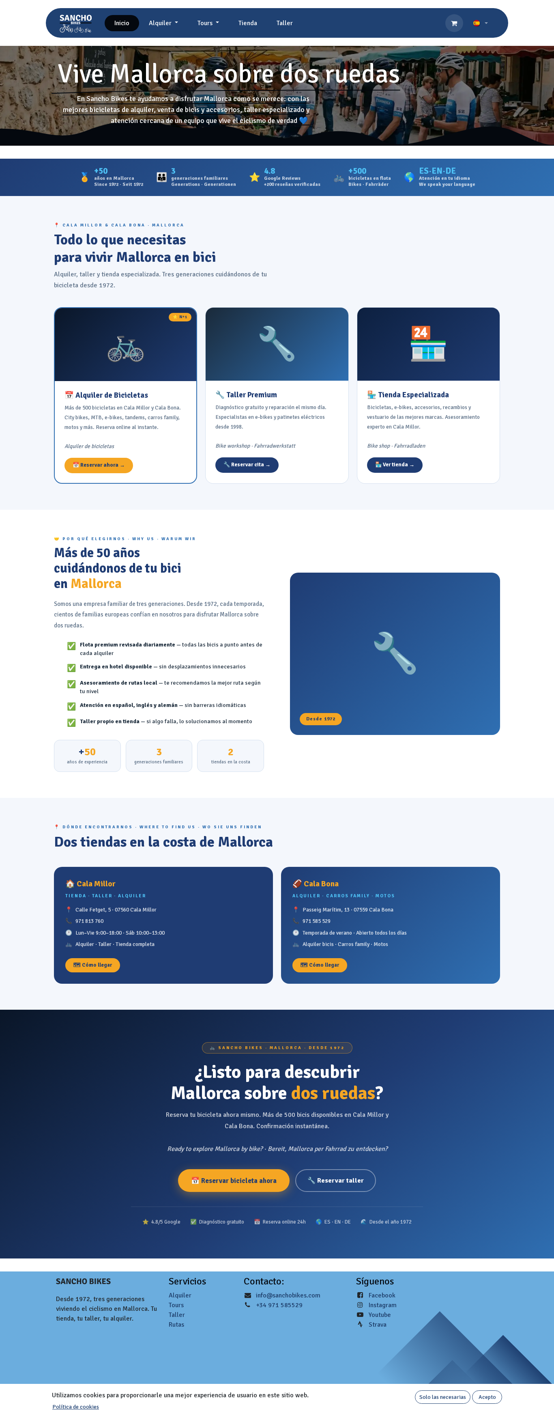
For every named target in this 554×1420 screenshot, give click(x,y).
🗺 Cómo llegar (92, 965)
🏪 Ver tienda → (394, 464)
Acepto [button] (487, 1397)
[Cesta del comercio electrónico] (454, 23)
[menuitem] (122, 23)
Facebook (382, 1295)
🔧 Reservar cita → (247, 464)
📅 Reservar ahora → (99, 465)
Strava (378, 1325)
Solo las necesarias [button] (442, 1397)
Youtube (380, 1315)
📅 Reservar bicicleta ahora (234, 1181)
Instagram (383, 1305)
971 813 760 (89, 921)
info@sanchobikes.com (288, 1295)
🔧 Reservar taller (335, 1181)
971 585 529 (317, 921)
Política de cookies (75, 1406)
